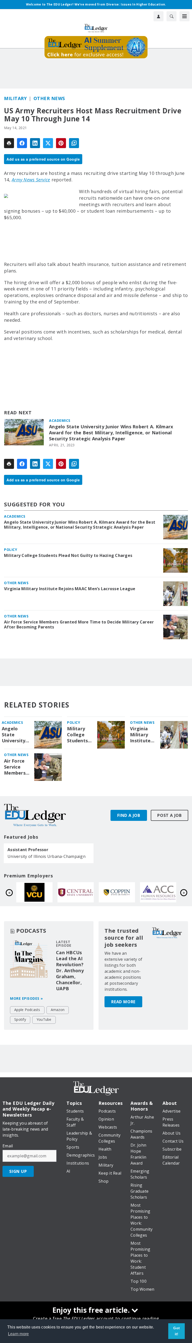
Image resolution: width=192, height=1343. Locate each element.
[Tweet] (48, 143)
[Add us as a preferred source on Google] (74, 143)
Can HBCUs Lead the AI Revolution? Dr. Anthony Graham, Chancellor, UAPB (70, 970)
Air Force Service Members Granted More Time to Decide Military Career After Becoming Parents (79, 624)
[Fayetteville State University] (120, 892)
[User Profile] (159, 16)
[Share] (22, 143)
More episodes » (26, 998)
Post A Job (169, 815)
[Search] (171, 16)
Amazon (58, 1009)
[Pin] (61, 143)
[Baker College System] (161, 892)
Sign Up (18, 1171)
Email (7, 1146)
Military (15, 98)
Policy (10, 549)
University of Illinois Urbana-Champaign (47, 856)
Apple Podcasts (27, 1009)
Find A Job (128, 815)
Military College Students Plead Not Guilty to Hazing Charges (68, 555)
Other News (49, 98)
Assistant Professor (28, 849)
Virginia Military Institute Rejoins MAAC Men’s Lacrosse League (70, 588)
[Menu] (185, 16)
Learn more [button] (18, 1334)
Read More (123, 1001)
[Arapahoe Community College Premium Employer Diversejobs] (79, 892)
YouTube (44, 1019)
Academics (59, 420)
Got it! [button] (176, 1331)
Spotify (20, 1019)
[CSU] (38, 892)
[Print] (9, 143)
